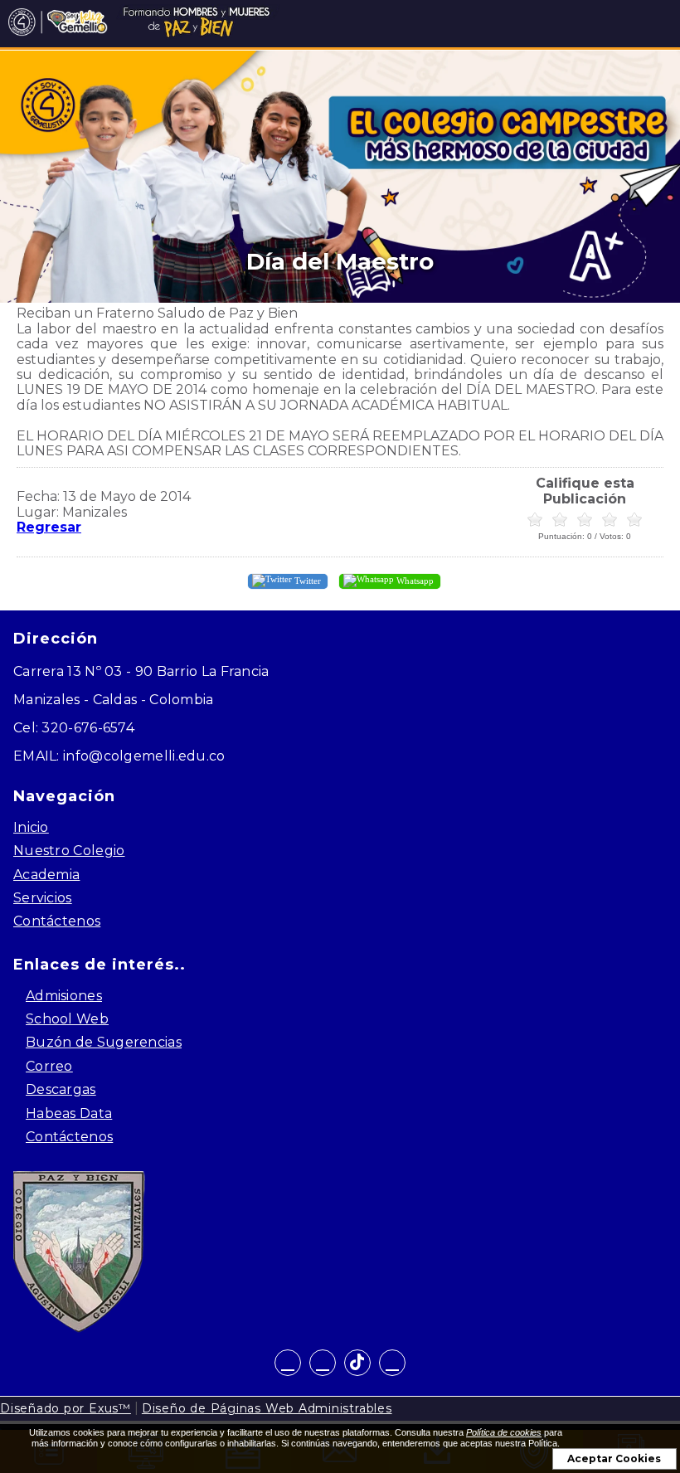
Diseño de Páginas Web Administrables (267, 1408)
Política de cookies (504, 1432)
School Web (67, 1019)
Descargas (61, 1089)
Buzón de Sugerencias (104, 1042)
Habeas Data (69, 1113)
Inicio (31, 827)
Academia (46, 874)
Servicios (42, 898)
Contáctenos (56, 921)
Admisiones (64, 996)
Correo (49, 1066)
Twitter (306, 581)
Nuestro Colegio (69, 850)
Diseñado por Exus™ (65, 1408)
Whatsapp (414, 581)
